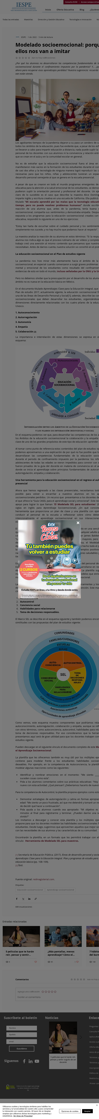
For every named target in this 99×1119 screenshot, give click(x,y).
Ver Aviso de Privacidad (22, 1115)
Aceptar (87, 1111)
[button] (78, 522)
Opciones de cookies (69, 1111)
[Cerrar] (96, 1105)
